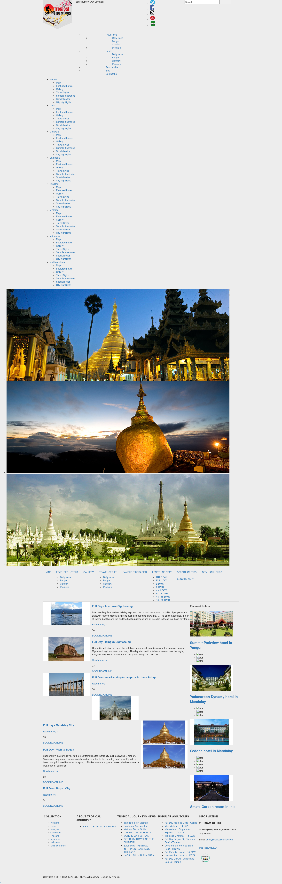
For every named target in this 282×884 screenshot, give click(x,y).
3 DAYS (160, 587)
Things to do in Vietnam (136, 822)
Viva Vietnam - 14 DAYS (177, 826)
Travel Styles (62, 92)
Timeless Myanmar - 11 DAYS (180, 835)
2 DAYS (160, 583)
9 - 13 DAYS (162, 593)
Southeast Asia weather (136, 826)
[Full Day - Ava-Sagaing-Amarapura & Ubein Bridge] (66, 695)
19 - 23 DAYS (163, 600)
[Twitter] (152, 3)
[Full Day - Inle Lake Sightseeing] (66, 624)
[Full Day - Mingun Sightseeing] (66, 659)
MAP (48, 572)
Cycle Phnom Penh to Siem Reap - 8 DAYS (179, 847)
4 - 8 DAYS (161, 590)
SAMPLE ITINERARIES (135, 572)
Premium (116, 47)
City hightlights (63, 102)
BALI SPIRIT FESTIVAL (136, 845)
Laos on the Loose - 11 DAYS (180, 855)
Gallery (59, 89)
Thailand (54, 835)
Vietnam (54, 822)
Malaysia (55, 829)
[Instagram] (152, 14)
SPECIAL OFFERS (186, 572)
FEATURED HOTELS (67, 572)
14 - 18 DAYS (163, 596)
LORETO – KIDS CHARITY (137, 832)
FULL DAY (161, 580)
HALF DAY (161, 577)
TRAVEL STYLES (108, 572)
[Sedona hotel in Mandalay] (214, 732)
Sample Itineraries (65, 95)
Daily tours (117, 37)
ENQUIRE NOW (185, 578)
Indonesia (55, 842)
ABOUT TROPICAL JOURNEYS (99, 826)
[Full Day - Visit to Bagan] (164, 743)
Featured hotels (64, 85)
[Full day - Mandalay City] (115, 719)
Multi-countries (58, 845)
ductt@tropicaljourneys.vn (219, 839)
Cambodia (55, 832)
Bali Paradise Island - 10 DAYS (180, 852)
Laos (52, 826)
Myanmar (55, 839)
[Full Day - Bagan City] (164, 767)
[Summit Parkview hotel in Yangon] (214, 624)
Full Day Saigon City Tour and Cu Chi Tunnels (180, 840)
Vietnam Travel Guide (135, 829)
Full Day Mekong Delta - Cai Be (181, 822)
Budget (115, 41)
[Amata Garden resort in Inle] (214, 788)
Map (58, 82)
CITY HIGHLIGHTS (212, 572)
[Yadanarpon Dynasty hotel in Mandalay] (214, 678)
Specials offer (63, 99)
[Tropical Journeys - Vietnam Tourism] (205, 861)
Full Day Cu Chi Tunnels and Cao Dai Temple (179, 860)
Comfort (116, 44)
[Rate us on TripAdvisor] (153, 25)
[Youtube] (152, 19)
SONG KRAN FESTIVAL (136, 835)
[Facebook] (152, 8)
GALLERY (88, 572)
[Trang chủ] (59, 15)
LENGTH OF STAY (162, 572)
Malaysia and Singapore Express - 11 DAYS (177, 831)
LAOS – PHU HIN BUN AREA (139, 855)
